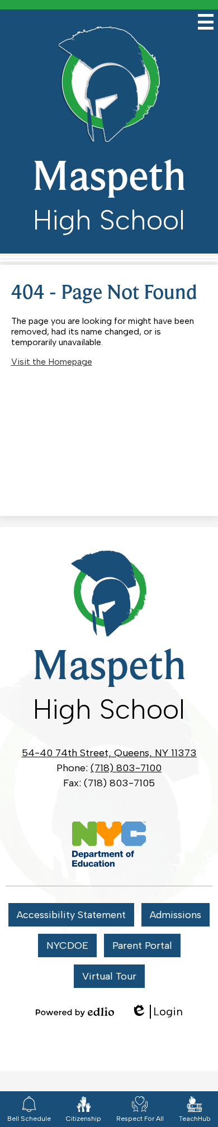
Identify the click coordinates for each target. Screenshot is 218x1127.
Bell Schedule (29, 1119)
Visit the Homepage (51, 361)
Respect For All (140, 1119)
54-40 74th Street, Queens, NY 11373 (109, 753)
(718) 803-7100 (126, 768)
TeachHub (195, 1119)
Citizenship (83, 1119)
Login (157, 1012)
